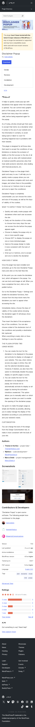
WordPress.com (8, 678)
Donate (22, 668)
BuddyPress (7, 688)
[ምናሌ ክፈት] (32, 3)
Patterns (21, 654)
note (25, 578)
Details (6, 70)
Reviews (7, 75)
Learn (4, 661)
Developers (6, 668)
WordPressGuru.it (11, 455)
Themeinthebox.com (12, 449)
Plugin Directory (7, 9)
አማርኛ (9, 697)
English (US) (29, 569)
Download (6, 62)
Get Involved (23, 661)
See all (30, 617)
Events (20, 664)
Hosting (4, 651)
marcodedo (8, 57)
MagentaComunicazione (14, 536)
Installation (8, 80)
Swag (21, 671)
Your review (6, 617)
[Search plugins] (22, 16)
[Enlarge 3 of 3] (30, 492)
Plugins (20, 651)
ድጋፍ (5, 90)
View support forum (9, 632)
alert (18, 574)
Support (5, 664)
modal (30, 574)
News (4, 647)
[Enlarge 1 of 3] (14, 472)
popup (30, 578)
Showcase (22, 644)
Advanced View (7, 583)
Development (9, 85)
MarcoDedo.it (10, 461)
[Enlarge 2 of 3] (30, 472)
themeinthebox (11, 530)
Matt (4, 681)
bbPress (6, 685)
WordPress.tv (8, 671)
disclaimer (24, 574)
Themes (21, 647)
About (4, 644)
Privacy (4, 654)
